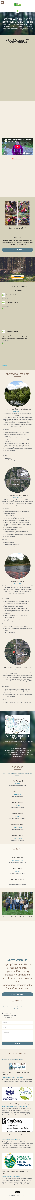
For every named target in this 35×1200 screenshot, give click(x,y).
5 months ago (5, 340)
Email (4, 1027)
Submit (17, 1043)
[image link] (17, 11)
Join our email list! (17, 994)
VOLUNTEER (17, 250)
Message (6, 1032)
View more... (5, 365)
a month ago (5, 306)
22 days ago (5, 298)
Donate (17, 277)
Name (5, 1022)
